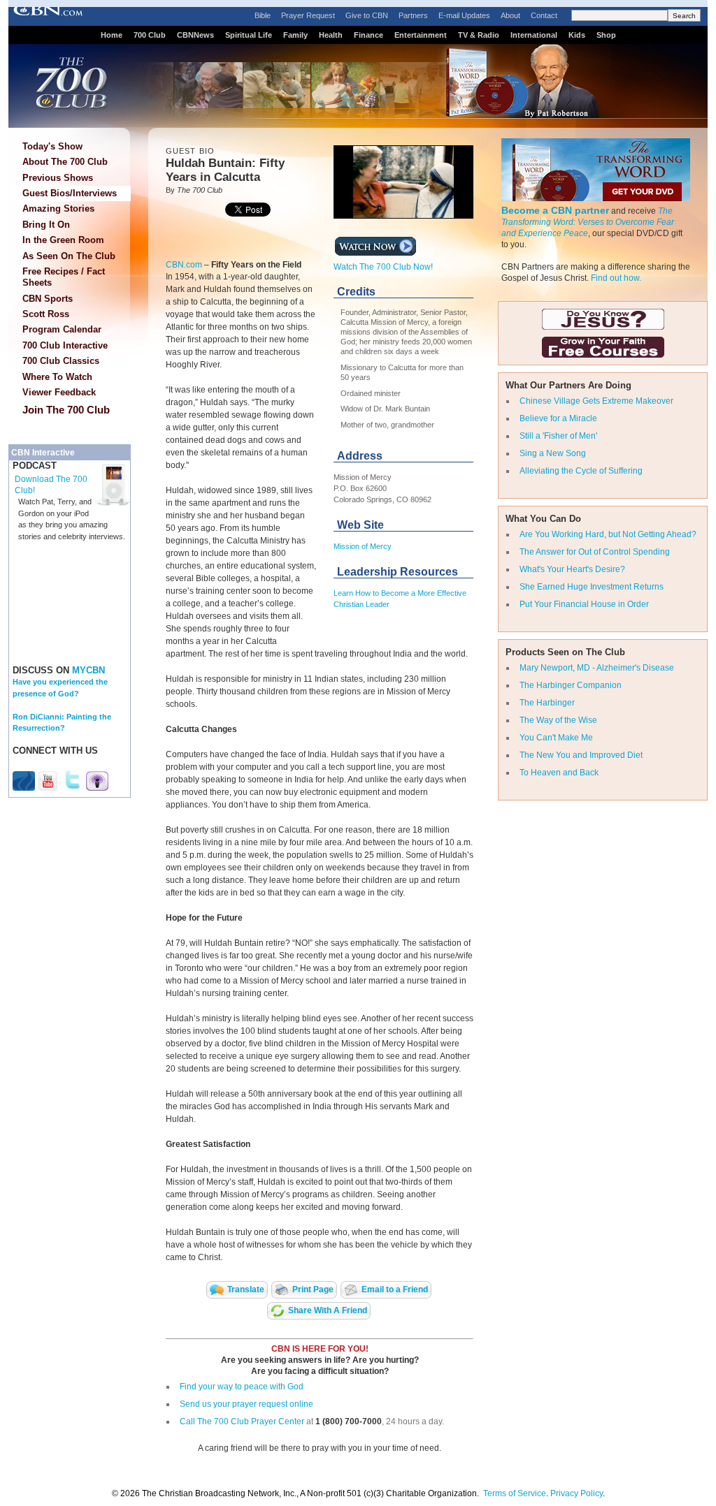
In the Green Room (63, 240)
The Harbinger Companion (571, 685)
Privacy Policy (576, 1493)
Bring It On (46, 224)
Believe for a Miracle (558, 418)
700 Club (150, 35)
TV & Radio (478, 35)
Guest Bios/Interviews (69, 193)
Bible (263, 15)
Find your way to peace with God (241, 1386)
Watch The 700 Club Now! (383, 267)
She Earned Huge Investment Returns (592, 587)
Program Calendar (61, 329)
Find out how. (616, 278)
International (533, 35)
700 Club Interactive (65, 345)
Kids (576, 35)
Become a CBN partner (555, 210)
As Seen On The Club (68, 256)
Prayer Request (308, 15)
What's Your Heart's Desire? (572, 569)
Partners (413, 15)
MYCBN (88, 670)
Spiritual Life (248, 35)
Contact (544, 15)
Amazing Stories (58, 208)
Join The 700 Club (66, 410)
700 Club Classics (60, 361)
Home (111, 35)
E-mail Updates (464, 15)
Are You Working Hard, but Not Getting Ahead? (608, 534)
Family (295, 35)
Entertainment (420, 35)
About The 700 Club (65, 161)
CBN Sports (47, 298)
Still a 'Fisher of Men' (558, 436)
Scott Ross (45, 314)
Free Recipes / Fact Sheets (63, 277)
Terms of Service (514, 1493)
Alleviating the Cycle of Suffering (581, 471)
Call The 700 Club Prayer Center (242, 1421)
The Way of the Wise (558, 720)
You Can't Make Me (556, 738)
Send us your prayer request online (246, 1404)
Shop (606, 35)
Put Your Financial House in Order (584, 604)
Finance (368, 35)
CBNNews (195, 35)
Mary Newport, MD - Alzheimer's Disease (597, 668)
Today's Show (52, 146)
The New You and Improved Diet (581, 755)
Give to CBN (366, 15)
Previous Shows (57, 178)
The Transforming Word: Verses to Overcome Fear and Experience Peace (587, 222)
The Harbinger (547, 703)
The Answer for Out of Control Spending (595, 552)
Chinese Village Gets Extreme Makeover (596, 401)
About (510, 15)
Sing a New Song (553, 453)
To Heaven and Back (559, 772)
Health (331, 35)
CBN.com (184, 265)
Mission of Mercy (363, 546)
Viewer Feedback (59, 392)
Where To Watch (57, 377)
